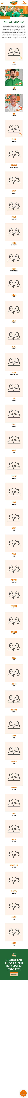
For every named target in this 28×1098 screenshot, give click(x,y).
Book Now (14, 974)
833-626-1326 (24, 3)
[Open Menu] (2, 3)
